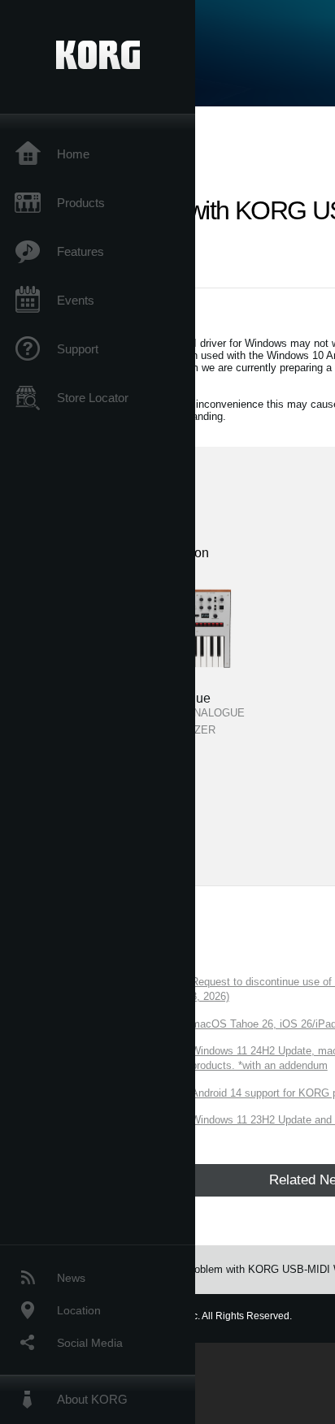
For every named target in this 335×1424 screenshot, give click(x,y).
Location (79, 1310)
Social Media (90, 1342)
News (71, 1277)
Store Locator (92, 398)
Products (81, 203)
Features (80, 251)
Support (77, 349)
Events (75, 300)
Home (73, 154)
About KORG (92, 1399)
